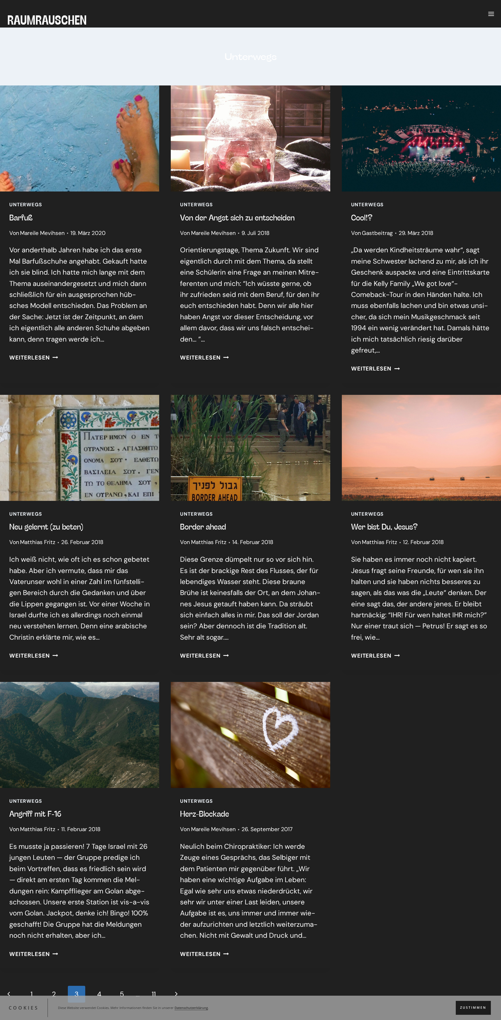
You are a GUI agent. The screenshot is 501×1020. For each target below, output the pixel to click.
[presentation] (79, 138)
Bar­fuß (21, 217)
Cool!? (362, 217)
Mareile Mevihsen (42, 233)
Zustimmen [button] (473, 1008)
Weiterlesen (33, 357)
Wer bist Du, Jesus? (384, 526)
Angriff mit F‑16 (35, 813)
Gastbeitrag (377, 233)
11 (154, 994)
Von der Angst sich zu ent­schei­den (237, 217)
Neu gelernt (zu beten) (46, 526)
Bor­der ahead (203, 526)
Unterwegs (25, 204)
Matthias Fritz (37, 542)
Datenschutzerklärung (191, 1008)
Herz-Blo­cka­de (204, 813)
